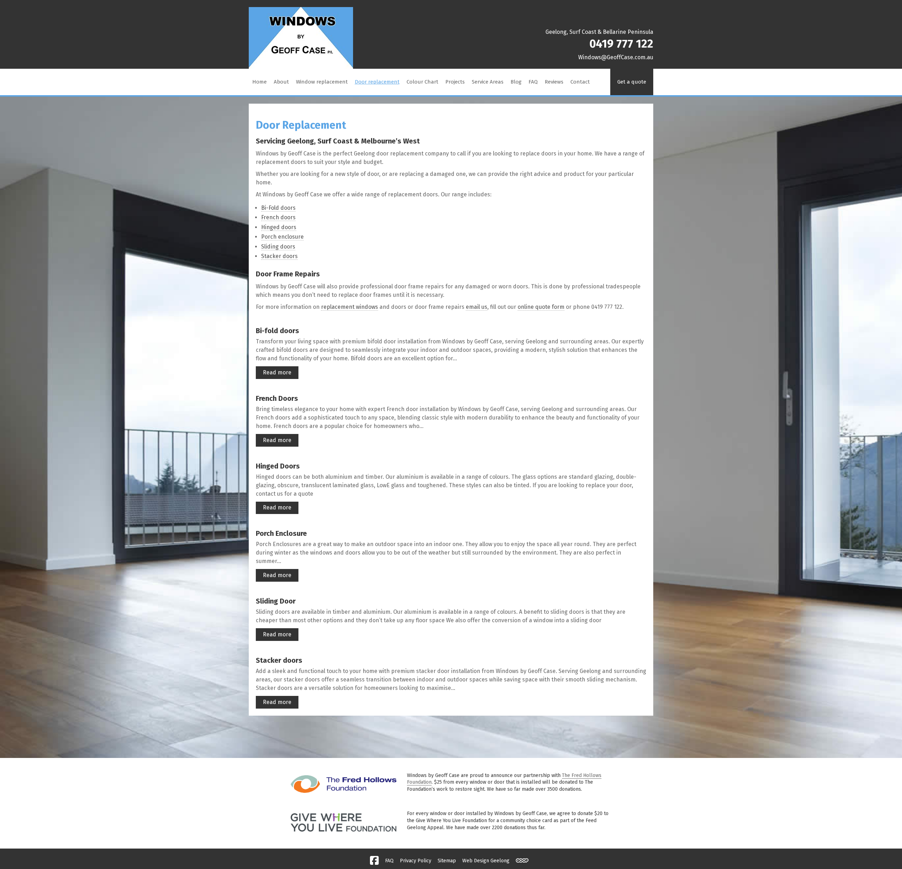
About (281, 82)
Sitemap (447, 861)
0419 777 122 (621, 43)
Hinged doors (278, 227)
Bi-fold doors (277, 330)
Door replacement (377, 82)
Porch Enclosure (281, 533)
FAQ (533, 82)
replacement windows (349, 307)
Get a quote (631, 82)
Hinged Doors (278, 466)
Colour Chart (422, 82)
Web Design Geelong (485, 861)
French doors (278, 217)
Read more (277, 372)
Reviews (554, 82)
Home (259, 82)
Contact (580, 82)
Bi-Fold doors (278, 207)
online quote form (541, 307)
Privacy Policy (415, 861)
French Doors (277, 398)
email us (476, 307)
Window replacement (322, 82)
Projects (455, 82)
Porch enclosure (282, 236)
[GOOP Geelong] (522, 860)
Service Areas (487, 82)
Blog (516, 82)
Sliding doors (278, 246)
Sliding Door (276, 601)
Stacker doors (279, 256)
